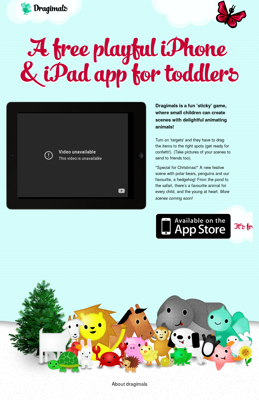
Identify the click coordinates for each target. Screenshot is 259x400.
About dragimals (130, 383)
